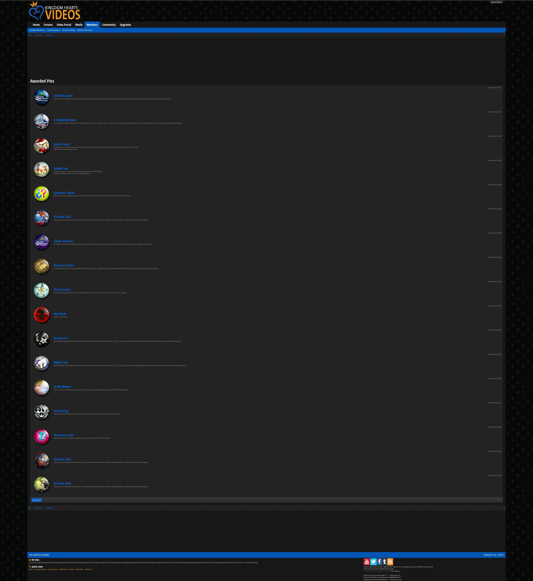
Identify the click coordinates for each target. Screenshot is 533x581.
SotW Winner (62, 386)
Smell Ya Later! (63, 95)
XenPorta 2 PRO (369, 577)
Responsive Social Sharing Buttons (376, 580)
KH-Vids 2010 (62, 483)
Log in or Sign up (496, 2)
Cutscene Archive (40, 569)
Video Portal (64, 25)
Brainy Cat (60, 338)
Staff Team (80, 569)
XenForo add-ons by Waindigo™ (375, 575)
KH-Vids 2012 (62, 216)
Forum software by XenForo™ (383, 567)
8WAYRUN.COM (395, 577)
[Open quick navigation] (504, 35)
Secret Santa (62, 144)
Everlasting (61, 410)
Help (501, 554)
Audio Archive (53, 569)
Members (92, 25)
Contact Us (490, 554)
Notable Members (37, 30)
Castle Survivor (63, 241)
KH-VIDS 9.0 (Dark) (39, 554)
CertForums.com (396, 580)
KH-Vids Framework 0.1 (379, 569)
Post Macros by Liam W (418, 567)
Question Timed (64, 192)
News (31, 569)
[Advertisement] (266, 58)
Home (36, 25)
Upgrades (125, 25)
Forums (48, 25)
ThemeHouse (395, 571)
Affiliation (88, 569)
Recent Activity (68, 30)
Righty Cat (61, 362)
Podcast (71, 569)
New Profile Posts (85, 30)
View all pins (36, 500)
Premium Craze (64, 435)
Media (79, 25)
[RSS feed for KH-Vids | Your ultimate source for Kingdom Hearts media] (390, 562)
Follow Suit (61, 168)
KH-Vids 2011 (62, 459)
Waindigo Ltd (395, 575)
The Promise (62, 289)
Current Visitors (53, 30)
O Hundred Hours (65, 120)
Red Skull (59, 313)
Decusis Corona (64, 265)
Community (109, 25)
